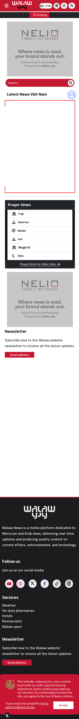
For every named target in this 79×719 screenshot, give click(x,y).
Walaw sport (12, 627)
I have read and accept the (26, 705)
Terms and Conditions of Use (26, 705)
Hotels (7, 616)
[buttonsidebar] (6, 5)
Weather (9, 605)
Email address (19, 355)
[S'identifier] (64, 6)
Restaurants (12, 621)
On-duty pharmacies (18, 611)
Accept (63, 705)
